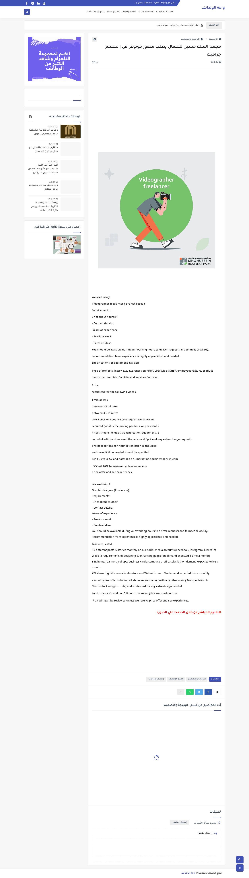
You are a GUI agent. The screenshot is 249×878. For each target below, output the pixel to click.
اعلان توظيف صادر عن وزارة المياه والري (178, 25)
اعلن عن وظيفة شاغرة (164, 3)
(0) (94, 62)
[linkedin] (38, 3)
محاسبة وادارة (145, 12)
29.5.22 (51, 161)
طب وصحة (113, 12)
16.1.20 (51, 126)
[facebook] (26, 3)
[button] (208, 692)
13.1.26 (51, 199)
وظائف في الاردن (156, 679)
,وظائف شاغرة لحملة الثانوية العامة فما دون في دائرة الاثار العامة (44, 207)
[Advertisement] (156, 110)
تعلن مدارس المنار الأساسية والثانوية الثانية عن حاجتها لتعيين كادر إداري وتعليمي (43, 169)
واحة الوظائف (213, 8)
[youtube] (44, 3)
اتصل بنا (139, 3)
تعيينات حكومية (164, 12)
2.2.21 (52, 181)
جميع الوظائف (176, 679)
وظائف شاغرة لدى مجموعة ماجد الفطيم (43, 187)
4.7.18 (52, 144)
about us (148, 3)
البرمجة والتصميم (190, 39)
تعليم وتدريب (129, 12)
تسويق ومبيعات (95, 12)
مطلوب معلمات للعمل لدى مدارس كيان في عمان (43, 149)
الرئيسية (213, 39)
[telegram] (32, 3)
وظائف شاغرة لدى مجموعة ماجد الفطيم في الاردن (43, 132)
